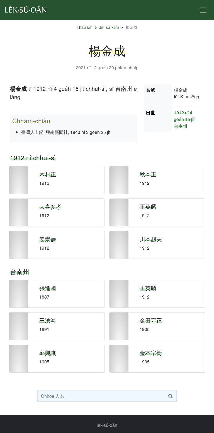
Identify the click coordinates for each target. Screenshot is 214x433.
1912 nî (181, 112)
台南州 (180, 126)
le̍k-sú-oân (107, 425)
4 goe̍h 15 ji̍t (184, 115)
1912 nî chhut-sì (33, 157)
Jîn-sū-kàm (109, 27)
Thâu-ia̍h (85, 27)
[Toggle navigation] (203, 10)
